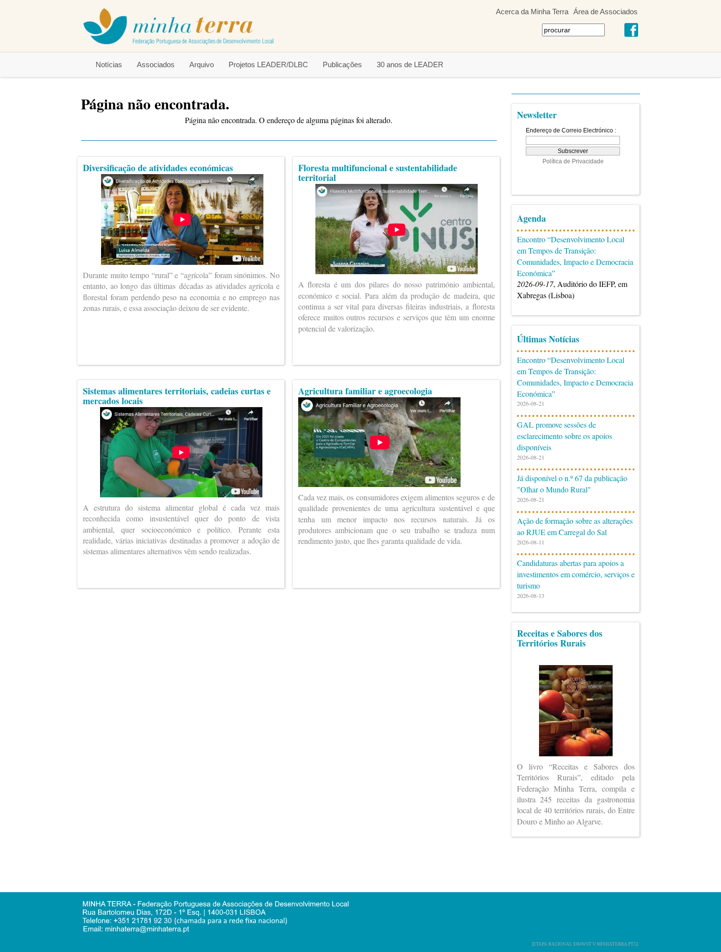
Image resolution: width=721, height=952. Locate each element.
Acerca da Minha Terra (532, 11)
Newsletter (537, 114)
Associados (156, 64)
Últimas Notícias (548, 339)
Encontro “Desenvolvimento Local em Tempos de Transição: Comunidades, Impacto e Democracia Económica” (575, 256)
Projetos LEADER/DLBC (268, 64)
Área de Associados (605, 11)
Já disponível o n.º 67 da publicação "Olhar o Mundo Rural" (572, 483)
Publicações (342, 64)
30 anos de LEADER (410, 64)
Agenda (531, 218)
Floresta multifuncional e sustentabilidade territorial (377, 172)
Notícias (109, 64)
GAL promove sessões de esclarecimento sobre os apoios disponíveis (564, 435)
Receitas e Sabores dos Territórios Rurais (559, 638)
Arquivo (201, 64)
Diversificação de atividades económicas (158, 167)
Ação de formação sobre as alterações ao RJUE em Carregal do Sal (575, 526)
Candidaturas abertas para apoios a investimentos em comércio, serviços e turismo (576, 574)
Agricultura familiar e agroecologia (365, 391)
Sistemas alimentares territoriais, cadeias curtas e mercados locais (177, 396)
